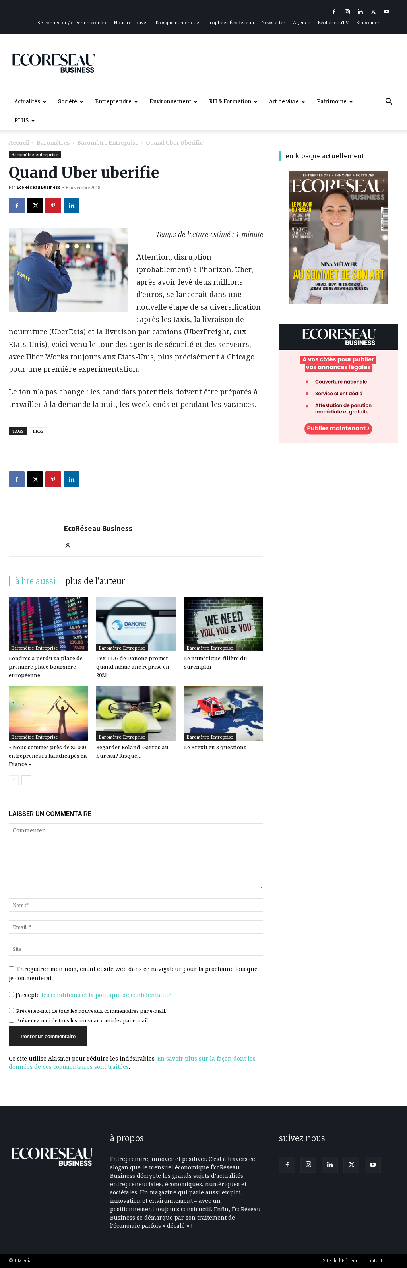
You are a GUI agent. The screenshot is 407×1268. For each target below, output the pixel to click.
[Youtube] (386, 11)
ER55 (38, 431)
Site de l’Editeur (340, 1260)
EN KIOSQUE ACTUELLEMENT (324, 156)
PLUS (21, 120)
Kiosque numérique (177, 22)
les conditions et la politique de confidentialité (106, 995)
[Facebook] (334, 11)
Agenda (301, 22)
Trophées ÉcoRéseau (230, 22)
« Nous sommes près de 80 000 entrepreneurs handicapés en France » (48, 756)
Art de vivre (284, 101)
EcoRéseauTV (333, 22)
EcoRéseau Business (38, 187)
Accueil (19, 142)
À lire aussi (35, 581)
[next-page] (26, 780)
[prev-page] (14, 780)
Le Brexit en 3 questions (215, 747)
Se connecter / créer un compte (72, 22)
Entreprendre (113, 101)
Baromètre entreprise (107, 142)
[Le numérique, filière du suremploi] (223, 624)
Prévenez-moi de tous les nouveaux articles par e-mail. (82, 1020)
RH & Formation (230, 101)
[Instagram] (347, 11)
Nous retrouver (131, 22)
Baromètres (53, 142)
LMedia (23, 1260)
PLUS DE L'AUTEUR (95, 581)
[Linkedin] (360, 11)
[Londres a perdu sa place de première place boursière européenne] (48, 624)
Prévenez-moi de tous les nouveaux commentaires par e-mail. (91, 1010)
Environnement (170, 101)
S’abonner (368, 22)
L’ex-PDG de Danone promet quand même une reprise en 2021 (132, 667)
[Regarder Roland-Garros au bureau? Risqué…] (135, 713)
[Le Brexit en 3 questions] (223, 713)
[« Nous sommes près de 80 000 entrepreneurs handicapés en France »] (48, 713)
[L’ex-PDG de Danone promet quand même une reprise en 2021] (135, 624)
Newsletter (273, 22)
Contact (373, 1260)
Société (67, 101)
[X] (373, 11)
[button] (388, 102)
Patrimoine (332, 101)
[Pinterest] (53, 205)
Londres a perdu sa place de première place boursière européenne (46, 667)
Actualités (27, 101)
